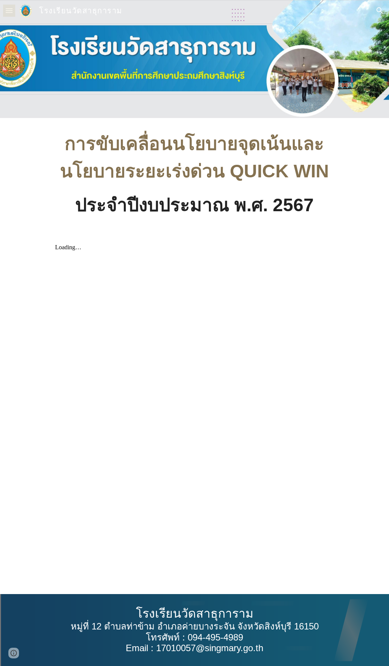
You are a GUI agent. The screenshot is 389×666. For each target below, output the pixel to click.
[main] (194, 175)
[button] (9, 10)
